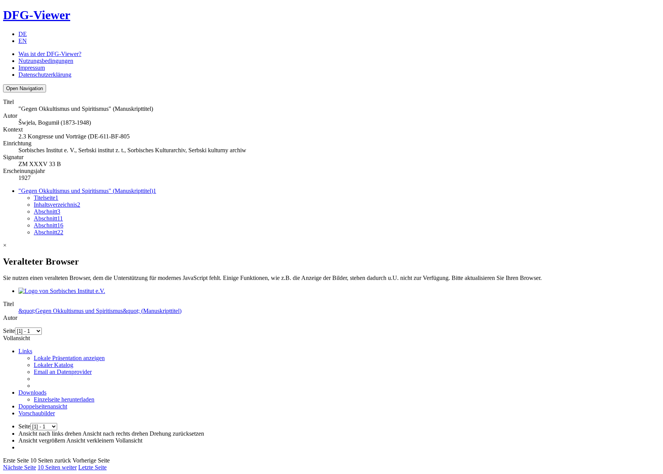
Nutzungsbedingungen (45, 61)
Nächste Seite (19, 467)
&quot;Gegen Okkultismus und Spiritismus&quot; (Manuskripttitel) (99, 311)
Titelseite (46, 197)
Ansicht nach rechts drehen (115, 433)
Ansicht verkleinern (90, 440)
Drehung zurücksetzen (177, 433)
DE (22, 34)
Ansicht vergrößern (41, 440)
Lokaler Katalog (53, 365)
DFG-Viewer (36, 15)
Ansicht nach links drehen (49, 433)
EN (22, 41)
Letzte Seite (92, 467)
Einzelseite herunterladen (64, 399)
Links (25, 351)
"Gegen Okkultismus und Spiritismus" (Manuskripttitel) (87, 191)
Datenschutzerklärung (44, 74)
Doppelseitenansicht (42, 406)
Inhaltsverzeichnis (57, 204)
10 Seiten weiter (57, 467)
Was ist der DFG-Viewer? (49, 54)
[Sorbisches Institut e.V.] (61, 291)
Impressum (31, 67)
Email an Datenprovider (63, 372)
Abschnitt (47, 211)
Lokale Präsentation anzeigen (69, 358)
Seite (9, 331)
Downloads (32, 392)
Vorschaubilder (36, 413)
